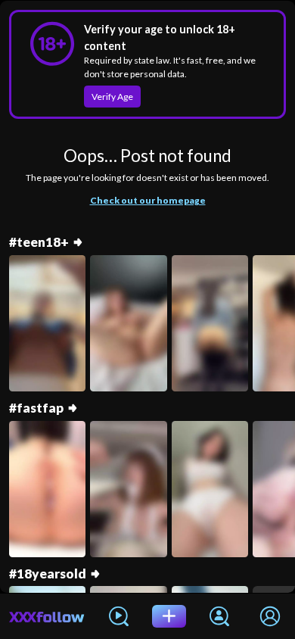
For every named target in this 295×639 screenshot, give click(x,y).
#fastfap (36, 408)
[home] (47, 616)
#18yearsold (47, 573)
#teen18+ (39, 242)
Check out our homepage (148, 200)
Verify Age (112, 96)
